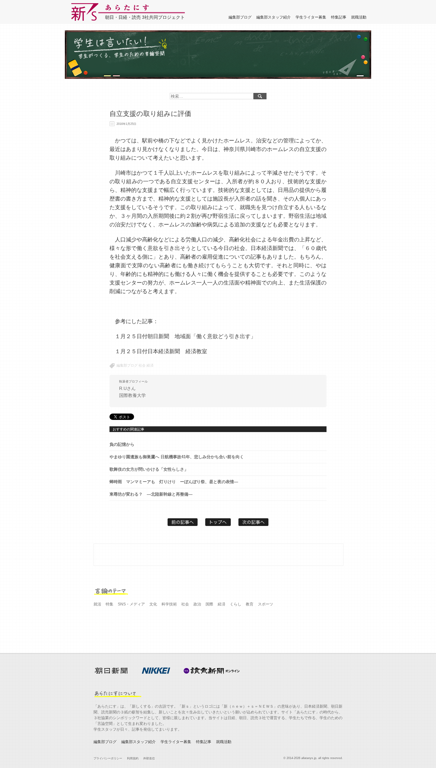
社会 (142, 365)
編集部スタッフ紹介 (273, 17)
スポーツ (265, 604)
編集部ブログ (240, 17)
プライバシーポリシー (108, 758)
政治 (197, 604)
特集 (109, 604)
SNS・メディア (131, 604)
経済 (150, 365)
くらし (235, 604)
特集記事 (338, 17)
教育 (249, 604)
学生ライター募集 (311, 17)
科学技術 (169, 604)
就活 (97, 604)
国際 (209, 604)
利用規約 (133, 758)
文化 (153, 604)
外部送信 (149, 758)
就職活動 (358, 17)
